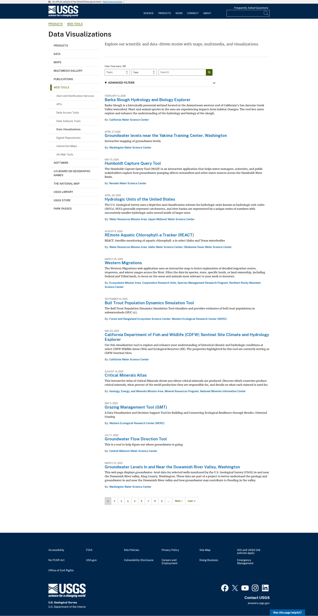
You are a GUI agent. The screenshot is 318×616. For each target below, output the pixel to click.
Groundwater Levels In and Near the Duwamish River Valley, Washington (172, 467)
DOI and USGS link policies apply (248, 552)
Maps (57, 62)
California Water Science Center (129, 119)
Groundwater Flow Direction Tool (136, 439)
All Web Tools (64, 154)
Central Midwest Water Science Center (133, 451)
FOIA (89, 550)
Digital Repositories (68, 137)
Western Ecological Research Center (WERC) (199, 318)
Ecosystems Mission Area (125, 282)
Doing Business (208, 560)
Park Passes (63, 208)
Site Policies (131, 550)
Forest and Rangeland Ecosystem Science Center (139, 318)
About (207, 13)
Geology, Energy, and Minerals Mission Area (136, 391)
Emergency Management (245, 562)
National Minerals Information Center (223, 391)
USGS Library (63, 192)
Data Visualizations (68, 129)
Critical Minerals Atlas (126, 375)
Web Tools (75, 23)
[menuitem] (148, 11)
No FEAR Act (56, 560)
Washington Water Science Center (130, 147)
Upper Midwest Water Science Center (171, 219)
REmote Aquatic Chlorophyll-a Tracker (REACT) (149, 235)
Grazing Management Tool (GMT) (136, 407)
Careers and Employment (169, 562)
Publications (63, 79)
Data (57, 54)
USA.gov (91, 560)
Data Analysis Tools (68, 121)
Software (61, 162)
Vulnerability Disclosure (138, 560)
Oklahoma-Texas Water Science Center (208, 247)
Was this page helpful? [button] (287, 612)
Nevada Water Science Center (127, 183)
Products (164, 13)
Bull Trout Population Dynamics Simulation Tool (149, 302)
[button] (160, 83)
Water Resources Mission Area (128, 219)
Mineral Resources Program (182, 391)
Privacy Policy (170, 550)
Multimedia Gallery (68, 70)
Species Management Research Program (203, 282)
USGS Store (62, 200)
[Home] (63, 16)
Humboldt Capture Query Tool (133, 163)
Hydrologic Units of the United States (140, 199)
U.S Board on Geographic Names (72, 173)
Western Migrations (123, 262)
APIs (59, 104)
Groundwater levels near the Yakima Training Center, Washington (166, 135)
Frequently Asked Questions (251, 7)
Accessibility (56, 550)
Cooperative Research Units (159, 282)
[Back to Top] (306, 604)
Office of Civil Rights (61, 570)
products (55, 23)
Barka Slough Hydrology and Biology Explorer (147, 99)
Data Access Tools (67, 112)
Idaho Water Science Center (165, 247)
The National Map (67, 183)
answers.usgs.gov (259, 603)
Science (148, 13)
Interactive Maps (66, 146)
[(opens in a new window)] (224, 587)
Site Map (205, 550)
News (179, 13)
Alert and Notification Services (75, 96)
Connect (193, 13)
